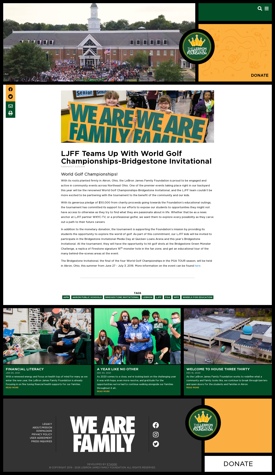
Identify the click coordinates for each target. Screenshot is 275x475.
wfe (176, 297)
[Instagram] (156, 435)
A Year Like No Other (117, 369)
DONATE (238, 464)
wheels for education (197, 297)
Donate (260, 75)
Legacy (47, 424)
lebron (147, 297)
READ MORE (12, 387)
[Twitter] (156, 443)
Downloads (44, 431)
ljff (159, 297)
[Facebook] (156, 425)
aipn (66, 297)
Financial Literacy (25, 369)
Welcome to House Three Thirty (218, 369)
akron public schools (87, 297)
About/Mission (42, 427)
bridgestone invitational (122, 297)
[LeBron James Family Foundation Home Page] (203, 422)
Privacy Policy (42, 434)
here (198, 265)
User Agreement (41, 438)
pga (167, 297)
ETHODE (112, 464)
